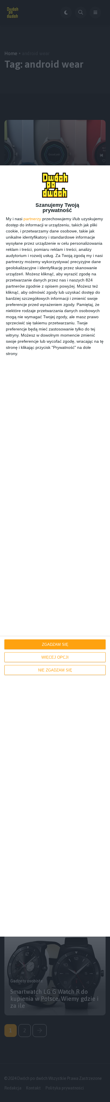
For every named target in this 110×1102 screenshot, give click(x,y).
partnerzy (32, 219)
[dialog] (55, 551)
